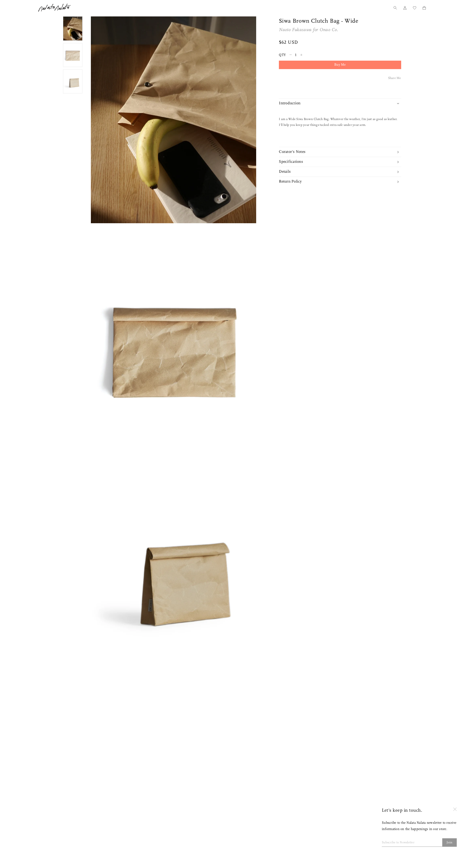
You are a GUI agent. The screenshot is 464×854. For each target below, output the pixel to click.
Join (450, 842)
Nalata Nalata (54, 8)
